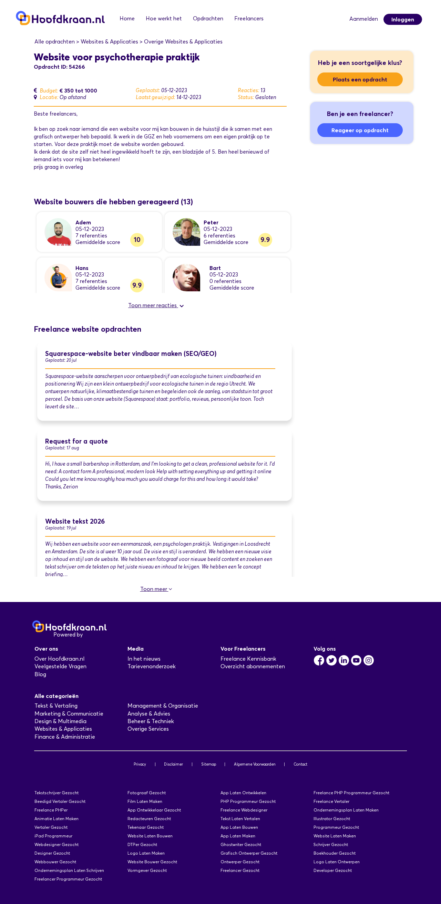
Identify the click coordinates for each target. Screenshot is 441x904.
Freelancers (249, 18)
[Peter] (186, 231)
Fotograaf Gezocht (146, 792)
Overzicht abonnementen (252, 666)
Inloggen (402, 19)
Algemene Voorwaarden (255, 764)
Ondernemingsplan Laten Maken (346, 810)
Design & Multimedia (60, 721)
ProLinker (96, 634)
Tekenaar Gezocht (145, 827)
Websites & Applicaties (63, 729)
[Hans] (58, 277)
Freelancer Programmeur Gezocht (68, 879)
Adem (83, 222)
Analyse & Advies (148, 713)
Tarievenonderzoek (151, 666)
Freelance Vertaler (331, 801)
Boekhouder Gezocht (335, 853)
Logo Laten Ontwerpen (337, 861)
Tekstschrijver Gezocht (56, 792)
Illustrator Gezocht (332, 818)
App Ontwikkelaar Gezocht (154, 810)
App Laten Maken (237, 835)
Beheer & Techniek (150, 721)
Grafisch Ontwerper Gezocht (248, 853)
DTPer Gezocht (142, 844)
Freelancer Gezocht (239, 870)
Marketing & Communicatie (68, 713)
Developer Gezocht (333, 870)
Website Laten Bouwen (150, 835)
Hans (82, 267)
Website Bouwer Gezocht (152, 861)
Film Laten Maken (144, 801)
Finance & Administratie (64, 736)
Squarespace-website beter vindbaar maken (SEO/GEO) (131, 354)
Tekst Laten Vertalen (240, 818)
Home (127, 18)
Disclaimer (173, 764)
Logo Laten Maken (146, 853)
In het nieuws (144, 658)
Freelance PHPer (51, 810)
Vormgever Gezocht (147, 870)
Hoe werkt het (164, 18)
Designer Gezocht (52, 853)
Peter (211, 222)
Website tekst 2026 (75, 521)
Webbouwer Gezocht (55, 861)
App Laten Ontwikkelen (243, 792)
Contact (300, 764)
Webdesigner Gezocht (56, 844)
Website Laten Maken (335, 835)
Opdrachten (208, 18)
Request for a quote (76, 441)
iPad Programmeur (53, 835)
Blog (40, 674)
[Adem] (58, 231)
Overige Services (148, 729)
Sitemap (208, 764)
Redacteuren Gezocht (149, 818)
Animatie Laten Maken (56, 818)
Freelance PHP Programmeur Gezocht (351, 792)
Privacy (140, 764)
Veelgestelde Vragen (60, 666)
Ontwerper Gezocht (239, 861)
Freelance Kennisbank (248, 658)
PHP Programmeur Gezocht (248, 801)
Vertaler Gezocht (51, 827)
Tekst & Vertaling (56, 705)
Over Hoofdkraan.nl (59, 658)
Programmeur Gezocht (336, 827)
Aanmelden (363, 19)
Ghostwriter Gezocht (240, 844)
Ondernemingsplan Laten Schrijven (69, 870)
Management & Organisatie (162, 705)
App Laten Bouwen (239, 827)
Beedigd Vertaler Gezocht (59, 801)
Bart (215, 267)
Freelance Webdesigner (243, 810)
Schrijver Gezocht (331, 844)
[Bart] (186, 277)
